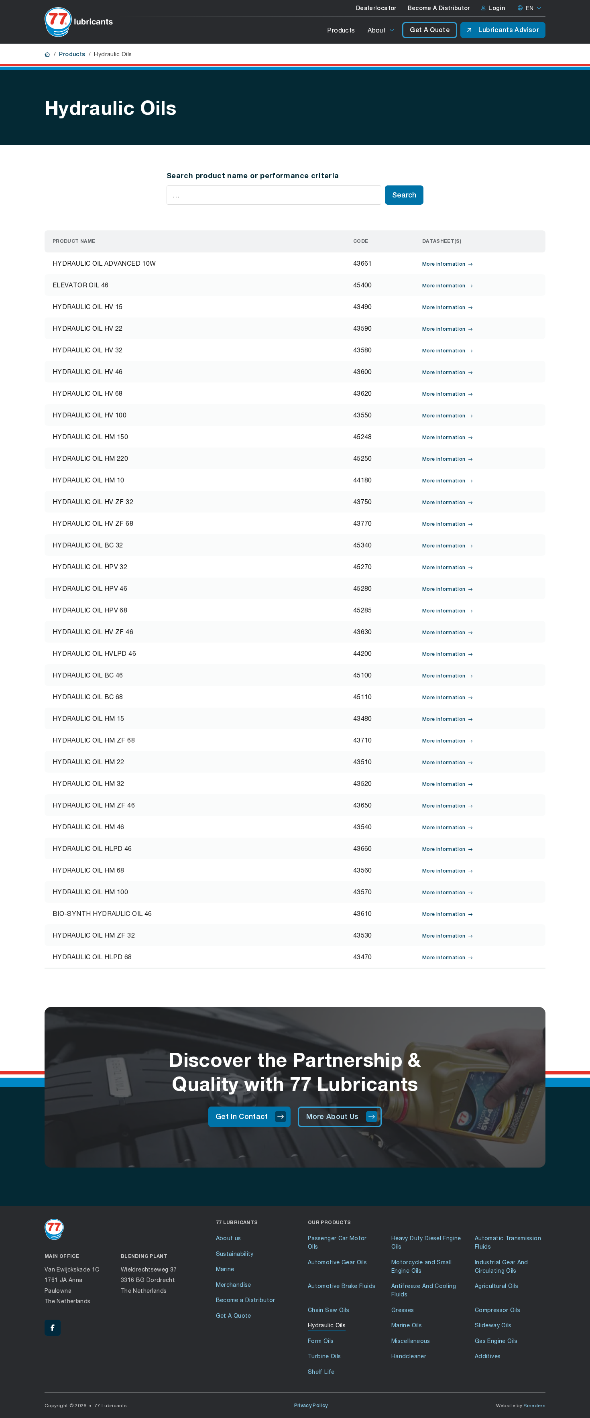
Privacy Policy (311, 1405)
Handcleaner (408, 1356)
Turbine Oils (324, 1356)
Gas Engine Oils (496, 1340)
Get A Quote (430, 30)
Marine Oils (406, 1325)
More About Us (332, 1116)
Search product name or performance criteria (253, 175)
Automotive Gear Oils (337, 1262)
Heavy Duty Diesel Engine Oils (426, 1242)
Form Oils (321, 1340)
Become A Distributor (439, 8)
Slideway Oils (493, 1325)
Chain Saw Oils (328, 1309)
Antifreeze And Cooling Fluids (423, 1290)
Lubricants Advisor (508, 30)
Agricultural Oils (496, 1285)
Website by (521, 1405)
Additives (487, 1356)
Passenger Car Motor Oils (337, 1242)
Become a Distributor (245, 1299)
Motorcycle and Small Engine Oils (421, 1266)
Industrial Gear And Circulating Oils (501, 1266)
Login (496, 8)
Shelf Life (321, 1371)
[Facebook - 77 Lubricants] (53, 1328)
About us (228, 1238)
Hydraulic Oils (327, 1325)
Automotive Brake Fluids (341, 1285)
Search (404, 195)
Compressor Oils (497, 1309)
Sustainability (235, 1253)
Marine (225, 1268)
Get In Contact (242, 1116)
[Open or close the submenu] (392, 30)
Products (341, 30)
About (377, 30)
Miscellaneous (410, 1340)
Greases (402, 1309)
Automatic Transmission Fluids (508, 1242)
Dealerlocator (376, 8)
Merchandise (233, 1284)
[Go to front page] (79, 22)
